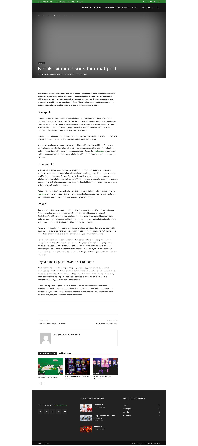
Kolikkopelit (147, 8)
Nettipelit (86, 8)
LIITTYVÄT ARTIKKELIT (47, 353)
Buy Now (80, 1)
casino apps (99, 151)
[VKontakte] (154, 1)
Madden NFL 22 (99, 405)
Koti (39, 16)
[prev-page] (39, 383)
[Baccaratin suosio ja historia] (50, 366)
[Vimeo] (151, 1)
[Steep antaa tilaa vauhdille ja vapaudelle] (86, 418)
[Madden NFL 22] (86, 408)
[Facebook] (143, 1)
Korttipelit (110, 8)
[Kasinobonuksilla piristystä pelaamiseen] (105, 366)
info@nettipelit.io (60, 405)
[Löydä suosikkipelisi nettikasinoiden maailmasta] (77, 366)
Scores (73, 1)
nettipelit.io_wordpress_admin (51, 74)
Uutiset (135, 8)
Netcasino (42, 194)
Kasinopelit (123, 8)
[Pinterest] (50, 85)
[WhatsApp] (56, 85)
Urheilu (97, 8)
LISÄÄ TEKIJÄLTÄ (65, 353)
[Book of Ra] (86, 429)
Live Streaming (60, 1)
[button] (157, 8)
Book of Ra (98, 427)
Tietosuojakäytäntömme (152, 443)
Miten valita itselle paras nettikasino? (52, 324)
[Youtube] (158, 1)
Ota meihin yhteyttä (136, 443)
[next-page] (42, 383)
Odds (68, 1)
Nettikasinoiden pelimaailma (107, 324)
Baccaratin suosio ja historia (47, 377)
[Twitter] (147, 1)
